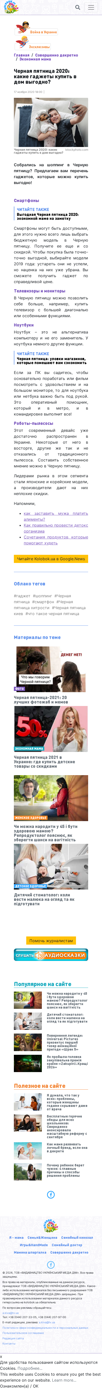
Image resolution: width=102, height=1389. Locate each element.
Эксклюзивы (39, 46)
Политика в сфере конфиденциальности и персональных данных (45, 1327)
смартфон (44, 601)
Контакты (8, 1343)
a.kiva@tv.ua (10, 1313)
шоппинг (43, 595)
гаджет (23, 595)
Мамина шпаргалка (30, 1252)
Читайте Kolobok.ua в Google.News (51, 558)
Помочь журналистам (51, 940)
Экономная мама (35, 59)
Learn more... (64, 1380)
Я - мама (16, 1237)
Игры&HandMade (34, 1245)
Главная (21, 55)
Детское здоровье (30, 886)
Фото (19, 689)
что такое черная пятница (53, 613)
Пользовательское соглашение (23, 1333)
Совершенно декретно (56, 55)
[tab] (51, 1194)
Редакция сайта (13, 1338)
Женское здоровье (30, 818)
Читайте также (48, 213)
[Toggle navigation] (91, 7)
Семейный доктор (67, 1245)
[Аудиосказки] (51, 955)
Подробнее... (30, 1368)
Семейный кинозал (77, 1237)
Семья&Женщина (42, 1237)
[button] (77, 7)
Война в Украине (43, 32)
